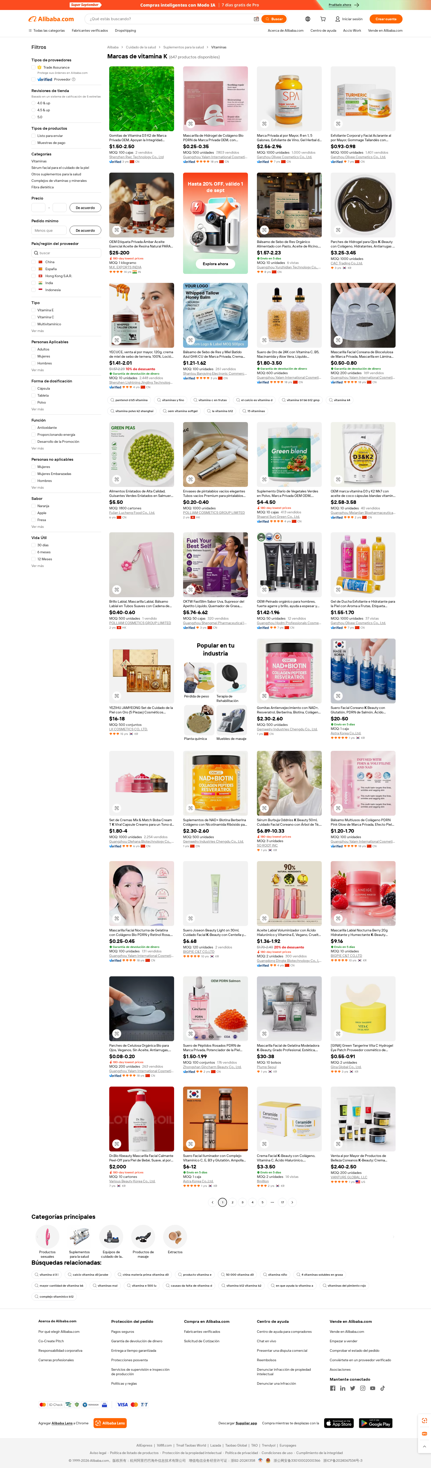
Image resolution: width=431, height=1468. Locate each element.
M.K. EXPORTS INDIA (125, 267)
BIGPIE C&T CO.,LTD (199, 952)
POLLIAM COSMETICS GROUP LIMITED (214, 513)
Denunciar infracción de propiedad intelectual (284, 1371)
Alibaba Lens (62, 1423)
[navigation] (66, 625)
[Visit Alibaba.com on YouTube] (373, 1388)
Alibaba (112, 47)
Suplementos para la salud (183, 47)
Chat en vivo (266, 1341)
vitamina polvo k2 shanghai (134, 411)
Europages (288, 1445)
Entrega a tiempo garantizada (133, 1351)
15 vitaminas (256, 411)
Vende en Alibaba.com (347, 1332)
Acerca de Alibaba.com (57, 1321)
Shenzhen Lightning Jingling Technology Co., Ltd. (141, 382)
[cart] (324, 20)
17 (282, 1202)
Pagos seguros (122, 1332)
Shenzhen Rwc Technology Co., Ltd (136, 157)
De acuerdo (85, 208)
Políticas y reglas (124, 1383)
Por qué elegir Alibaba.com (59, 1332)
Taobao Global (236, 1445)
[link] (424, 1420)
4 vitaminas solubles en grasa (322, 1274)
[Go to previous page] (212, 1202)
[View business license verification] (260, 1460)
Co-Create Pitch (51, 1341)
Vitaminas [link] (218, 47)
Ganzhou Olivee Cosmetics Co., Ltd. (284, 157)
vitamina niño (277, 1274)
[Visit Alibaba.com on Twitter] (353, 1388)
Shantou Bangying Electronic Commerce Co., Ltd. (215, 373)
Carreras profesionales (56, 1360)
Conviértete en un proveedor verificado (360, 1360)
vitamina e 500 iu (144, 1285)
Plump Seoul (266, 1067)
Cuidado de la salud (141, 47)
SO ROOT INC (267, 845)
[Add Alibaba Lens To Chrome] (110, 1423)
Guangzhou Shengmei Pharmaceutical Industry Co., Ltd (215, 623)
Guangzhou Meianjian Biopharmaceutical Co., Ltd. (363, 513)
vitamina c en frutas (213, 400)
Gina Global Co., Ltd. (346, 1067)
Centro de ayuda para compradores (284, 1332)
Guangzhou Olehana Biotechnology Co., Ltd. (141, 841)
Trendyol (268, 1445)
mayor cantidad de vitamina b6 (61, 1285)
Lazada (215, 1445)
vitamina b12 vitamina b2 (243, 1285)
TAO (254, 1445)
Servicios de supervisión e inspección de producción (140, 1371)
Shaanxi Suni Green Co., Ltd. (278, 517)
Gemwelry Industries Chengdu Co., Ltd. (287, 729)
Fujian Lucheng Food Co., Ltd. (132, 513)
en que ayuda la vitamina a (294, 1285)
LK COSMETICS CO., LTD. (128, 729)
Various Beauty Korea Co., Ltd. (132, 1181)
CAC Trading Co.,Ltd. (347, 263)
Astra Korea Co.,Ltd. (346, 733)
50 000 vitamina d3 (240, 1274)
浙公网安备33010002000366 (297, 1461)
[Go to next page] (292, 1202)
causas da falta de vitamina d (191, 1285)
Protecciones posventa (129, 1360)
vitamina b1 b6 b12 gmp (303, 400)
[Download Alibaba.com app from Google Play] (376, 1423)
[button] (256, 19)
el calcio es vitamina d (256, 400)
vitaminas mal (107, 1285)
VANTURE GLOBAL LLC (349, 1177)
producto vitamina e (197, 1274)
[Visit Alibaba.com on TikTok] (383, 1388)
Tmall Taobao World (191, 1445)
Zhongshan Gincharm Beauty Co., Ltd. (212, 1067)
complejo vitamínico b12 (57, 1296)
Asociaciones (340, 1369)
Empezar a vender (343, 1341)
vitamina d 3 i (49, 1274)
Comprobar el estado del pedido (354, 1351)
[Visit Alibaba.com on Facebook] (333, 1388)
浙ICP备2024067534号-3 (342, 1461)
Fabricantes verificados (202, 1332)
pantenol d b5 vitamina (131, 400)
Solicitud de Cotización (201, 1341)
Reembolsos (266, 1360)
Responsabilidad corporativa (60, 1351)
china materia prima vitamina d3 (146, 1274)
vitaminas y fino (173, 400)
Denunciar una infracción (276, 1383)
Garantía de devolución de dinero (136, 1341)
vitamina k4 (342, 400)
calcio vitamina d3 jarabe (90, 1274)
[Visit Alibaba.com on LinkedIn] (343, 1388)
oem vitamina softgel (183, 411)
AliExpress (144, 1445)
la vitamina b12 (222, 411)
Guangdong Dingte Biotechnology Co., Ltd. (289, 961)
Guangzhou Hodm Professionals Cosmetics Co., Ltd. (289, 623)
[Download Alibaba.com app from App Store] (339, 1423)
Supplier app (246, 1423)
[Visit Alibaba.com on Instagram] (363, 1388)
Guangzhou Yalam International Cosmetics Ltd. (215, 157)
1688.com (164, 1445)
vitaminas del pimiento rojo (347, 1285)
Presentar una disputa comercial (282, 1351)
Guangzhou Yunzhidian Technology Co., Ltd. (289, 267)
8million (263, 1181)
